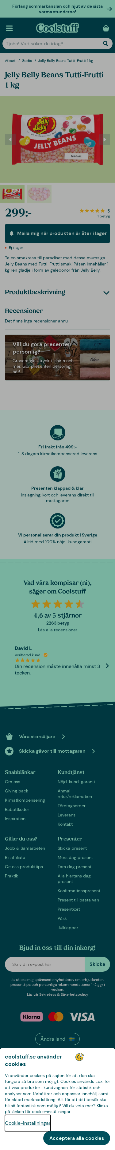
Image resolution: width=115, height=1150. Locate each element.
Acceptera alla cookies (76, 1138)
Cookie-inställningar (28, 1123)
